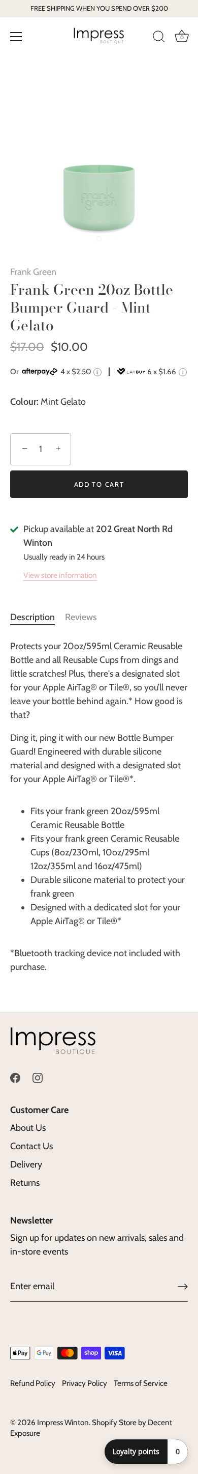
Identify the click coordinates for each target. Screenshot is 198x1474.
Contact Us (31, 1146)
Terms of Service (141, 1383)
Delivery (26, 1164)
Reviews (81, 617)
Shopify (104, 1422)
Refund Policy (32, 1383)
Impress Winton (63, 1422)
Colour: (24, 402)
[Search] (159, 38)
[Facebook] (15, 1076)
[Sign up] (183, 1287)
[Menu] (16, 36)
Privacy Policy (84, 1383)
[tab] (37, 617)
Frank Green (33, 271)
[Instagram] (37, 1076)
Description (32, 617)
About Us (28, 1127)
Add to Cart (99, 484)
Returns (25, 1182)
